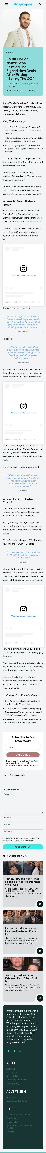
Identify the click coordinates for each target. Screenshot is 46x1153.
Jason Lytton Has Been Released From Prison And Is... (21, 978)
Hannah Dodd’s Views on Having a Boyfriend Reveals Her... (21, 931)
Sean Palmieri (17, 775)
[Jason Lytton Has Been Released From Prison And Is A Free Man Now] (23, 964)
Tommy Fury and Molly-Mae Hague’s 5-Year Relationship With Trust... (22, 881)
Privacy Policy (33, 761)
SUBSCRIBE (23, 755)
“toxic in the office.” (33, 221)
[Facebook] (8, 1051)
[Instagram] (14, 1051)
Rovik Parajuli (17, 91)
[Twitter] (20, 1051)
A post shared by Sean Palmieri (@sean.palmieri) (24, 302)
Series (10, 52)
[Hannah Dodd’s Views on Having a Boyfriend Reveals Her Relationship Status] (23, 917)
